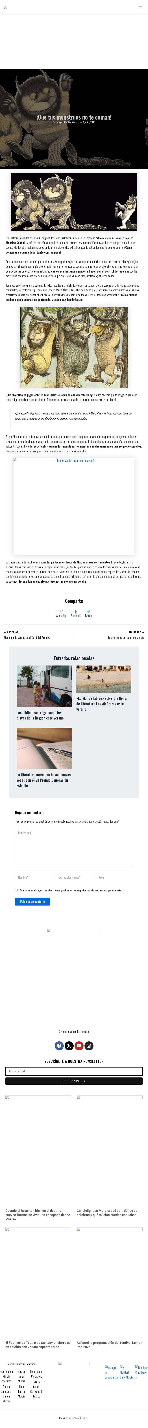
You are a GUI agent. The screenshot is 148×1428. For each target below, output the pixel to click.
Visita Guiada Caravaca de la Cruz (36, 1389)
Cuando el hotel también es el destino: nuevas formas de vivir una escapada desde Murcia (37, 1215)
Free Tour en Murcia (21, 1391)
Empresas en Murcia (21, 1376)
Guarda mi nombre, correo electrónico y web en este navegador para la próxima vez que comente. (71, 890)
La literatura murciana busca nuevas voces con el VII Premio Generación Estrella (44, 780)
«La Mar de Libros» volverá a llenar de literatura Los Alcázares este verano (102, 703)
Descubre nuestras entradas (22, 1364)
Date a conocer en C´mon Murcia (6, 1393)
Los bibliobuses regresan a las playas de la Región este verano (40, 715)
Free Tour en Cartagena (36, 1373)
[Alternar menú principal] (140, 7)
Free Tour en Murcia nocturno (6, 1376)
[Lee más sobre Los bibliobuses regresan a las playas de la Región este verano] (44, 686)
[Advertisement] (74, 41)
